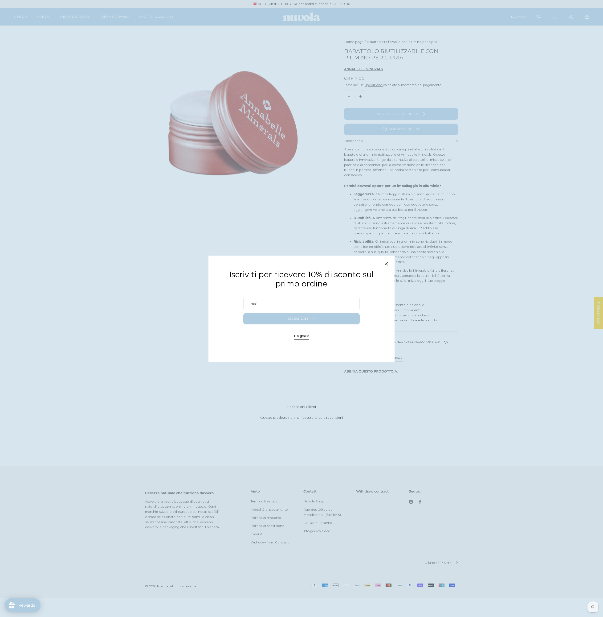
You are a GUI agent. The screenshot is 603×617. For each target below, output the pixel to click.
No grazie (301, 336)
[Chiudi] (386, 264)
